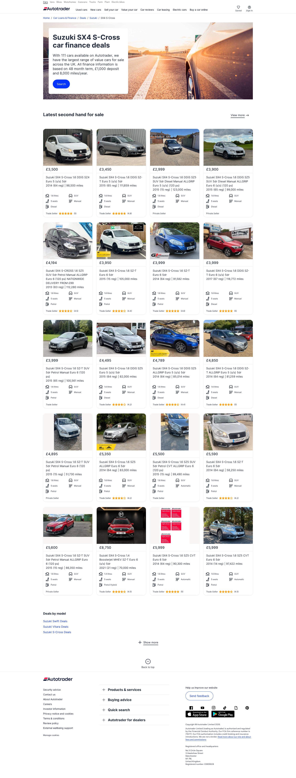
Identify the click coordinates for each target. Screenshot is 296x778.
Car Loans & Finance (64, 17)
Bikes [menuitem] (59, 2)
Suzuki (93, 17)
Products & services (124, 690)
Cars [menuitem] (45, 2)
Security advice (52, 689)
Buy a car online (199, 9)
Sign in (249, 10)
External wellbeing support (58, 728)
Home (46, 17)
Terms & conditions (53, 718)
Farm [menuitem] (100, 2)
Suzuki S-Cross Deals (57, 632)
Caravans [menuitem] (82, 2)
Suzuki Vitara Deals (55, 626)
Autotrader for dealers (126, 720)
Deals (83, 17)
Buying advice (120, 700)
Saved (238, 10)
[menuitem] (81, 10)
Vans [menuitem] (52, 2)
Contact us (49, 694)
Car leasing (163, 9)
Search (61, 84)
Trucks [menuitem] (92, 2)
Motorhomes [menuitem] (70, 2)
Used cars (81, 9)
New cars (95, 9)
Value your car (129, 9)
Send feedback (199, 696)
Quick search (119, 710)
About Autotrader (53, 699)
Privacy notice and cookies (58, 713)
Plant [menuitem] (107, 2)
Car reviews (147, 9)
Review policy (51, 723)
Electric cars (180, 9)
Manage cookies (51, 735)
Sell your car (111, 9)
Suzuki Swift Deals (55, 621)
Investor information (54, 708)
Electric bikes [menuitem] (118, 2)
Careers (47, 704)
